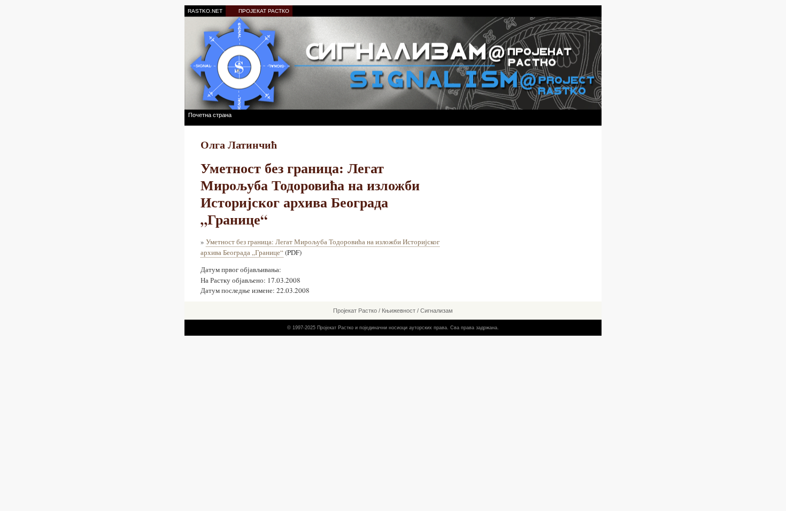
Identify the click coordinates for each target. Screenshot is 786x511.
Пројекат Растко (355, 310)
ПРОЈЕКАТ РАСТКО (263, 11)
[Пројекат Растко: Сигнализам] (393, 63)
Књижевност (398, 310)
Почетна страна (210, 115)
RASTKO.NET (205, 11)
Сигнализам (436, 310)
